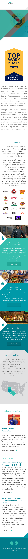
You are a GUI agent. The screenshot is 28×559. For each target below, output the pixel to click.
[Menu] (2, 5)
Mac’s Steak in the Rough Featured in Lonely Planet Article (12, 501)
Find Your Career (8, 450)
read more (6, 493)
